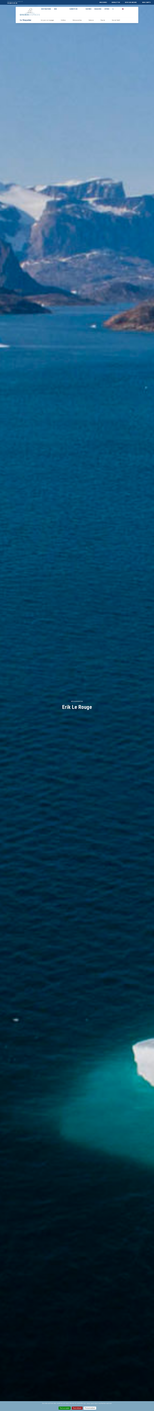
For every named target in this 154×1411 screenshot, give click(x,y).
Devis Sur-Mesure (131, 2)
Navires (88, 9)
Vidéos (63, 20)
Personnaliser (90, 1408)
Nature (91, 20)
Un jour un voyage (47, 20)
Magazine (97, 9)
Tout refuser (77, 1408)
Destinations (46, 9)
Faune (103, 20)
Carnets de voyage (73, 11)
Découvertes (77, 20)
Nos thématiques (58, 11)
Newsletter (116, 2)
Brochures (103, 2)
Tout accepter (65, 1408)
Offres (106, 9)
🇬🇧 (123, 9)
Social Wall (116, 20)
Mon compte (146, 2)
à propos (115, 11)
